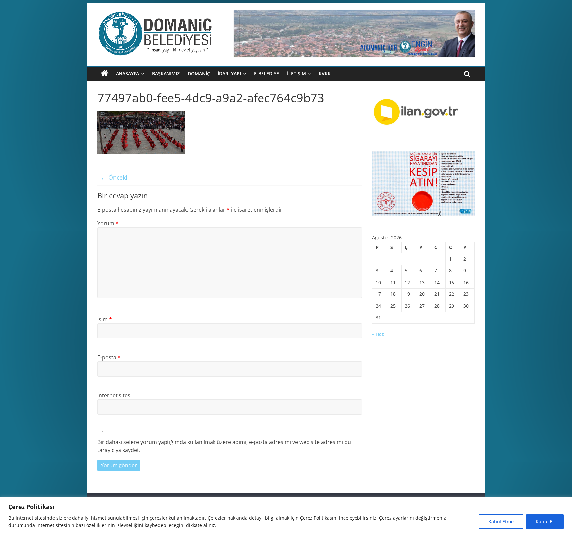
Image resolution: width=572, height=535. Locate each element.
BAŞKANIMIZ (166, 73)
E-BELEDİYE (266, 73)
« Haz (378, 334)
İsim (104, 319)
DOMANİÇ (199, 73)
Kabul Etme (501, 521)
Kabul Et (545, 521)
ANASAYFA (127, 73)
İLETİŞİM (296, 73)
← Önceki (114, 177)
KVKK (325, 73)
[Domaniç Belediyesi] (104, 74)
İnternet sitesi (114, 395)
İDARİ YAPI (229, 73)
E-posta (108, 357)
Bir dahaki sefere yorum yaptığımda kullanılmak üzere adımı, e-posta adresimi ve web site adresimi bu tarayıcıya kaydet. (224, 446)
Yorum (108, 223)
